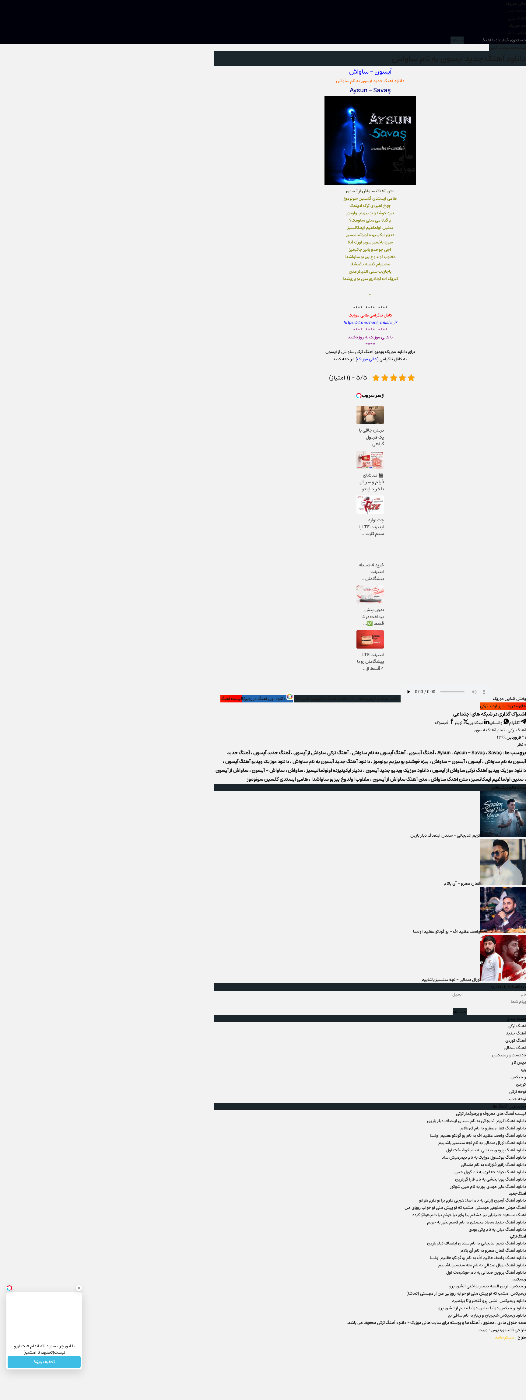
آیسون (382, 71)
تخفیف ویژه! (44, 1362)
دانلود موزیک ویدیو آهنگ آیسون (257, 761)
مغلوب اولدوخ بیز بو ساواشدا (340, 779)
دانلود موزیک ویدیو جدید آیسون (397, 770)
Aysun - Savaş (469, 752)
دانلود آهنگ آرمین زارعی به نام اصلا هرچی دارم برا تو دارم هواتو (472, 1200)
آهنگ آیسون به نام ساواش (378, 752)
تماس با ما (517, 33)
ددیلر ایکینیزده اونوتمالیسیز (334, 770)
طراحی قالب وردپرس (508, 1330)
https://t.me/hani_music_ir (370, 322)
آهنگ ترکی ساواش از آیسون (321, 752)
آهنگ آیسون (421, 752)
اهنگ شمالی (515, 1048)
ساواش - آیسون (268, 770)
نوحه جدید (516, 1099)
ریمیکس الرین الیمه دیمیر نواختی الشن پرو (487, 1286)
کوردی (521, 1084)
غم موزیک (517, 25)
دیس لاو (518, 1062)
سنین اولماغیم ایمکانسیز (497, 779)
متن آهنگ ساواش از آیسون (400, 779)
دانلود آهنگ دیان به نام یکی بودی (497, 1229)
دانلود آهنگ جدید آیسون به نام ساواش (459, 58)
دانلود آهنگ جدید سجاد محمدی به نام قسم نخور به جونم (476, 1222)
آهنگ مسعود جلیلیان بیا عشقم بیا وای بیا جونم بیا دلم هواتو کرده (469, 1215)
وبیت (483, 1330)
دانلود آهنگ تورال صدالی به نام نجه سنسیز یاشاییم (482, 1142)
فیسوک (442, 722)
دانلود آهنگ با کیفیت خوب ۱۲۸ (320, 698)
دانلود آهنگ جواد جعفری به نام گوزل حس (490, 1172)
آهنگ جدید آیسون (271, 752)
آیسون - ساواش (448, 761)
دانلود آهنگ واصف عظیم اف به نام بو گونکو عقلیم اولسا (478, 1135)
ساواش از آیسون (232, 770)
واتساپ (496, 722)
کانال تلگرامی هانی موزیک (370, 315)
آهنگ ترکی (517, 18)
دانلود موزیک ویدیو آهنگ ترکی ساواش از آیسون (479, 770)
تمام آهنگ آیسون (489, 730)
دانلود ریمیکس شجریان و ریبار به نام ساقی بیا (486, 1315)
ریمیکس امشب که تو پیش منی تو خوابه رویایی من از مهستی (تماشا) (466, 1293)
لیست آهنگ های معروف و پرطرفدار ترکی (491, 1113)
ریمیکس (518, 1077)
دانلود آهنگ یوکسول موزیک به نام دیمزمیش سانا (483, 1157)
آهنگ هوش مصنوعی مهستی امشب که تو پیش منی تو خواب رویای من (465, 1207)
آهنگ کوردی (515, 1040)
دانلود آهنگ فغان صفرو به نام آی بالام (493, 1128)
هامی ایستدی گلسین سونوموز (277, 779)
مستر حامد (504, 1337)
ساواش (359, 71)
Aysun (358, 90)
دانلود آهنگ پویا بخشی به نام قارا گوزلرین (490, 1179)
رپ (523, 1069)
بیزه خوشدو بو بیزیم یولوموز (401, 761)
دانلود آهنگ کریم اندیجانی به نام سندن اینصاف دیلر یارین (476, 1121)
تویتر (459, 722)
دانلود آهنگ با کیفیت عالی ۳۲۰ (374, 698)
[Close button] (79, 1288)
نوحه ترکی (517, 1091)
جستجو (457, 40)
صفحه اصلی (515, 11)
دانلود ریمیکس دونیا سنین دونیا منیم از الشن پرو (482, 1308)
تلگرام (515, 722)
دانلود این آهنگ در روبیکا (264, 698)
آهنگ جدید (516, 1033)
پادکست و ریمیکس (509, 1055)
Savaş (382, 90)
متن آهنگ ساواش (449, 779)
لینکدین (476, 722)
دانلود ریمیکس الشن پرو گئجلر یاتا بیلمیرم (489, 1300)
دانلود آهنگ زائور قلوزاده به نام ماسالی (493, 1164)
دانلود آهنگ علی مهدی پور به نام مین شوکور (488, 1186)
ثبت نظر (460, 1011)
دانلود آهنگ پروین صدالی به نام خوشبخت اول (486, 1150)
